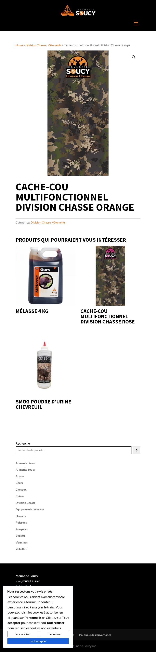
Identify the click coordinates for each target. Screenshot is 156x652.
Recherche (23, 443)
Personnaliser (22, 634)
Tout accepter (38, 641)
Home (19, 45)
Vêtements (54, 45)
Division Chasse (36, 45)
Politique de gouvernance (95, 635)
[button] (133, 57)
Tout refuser (54, 634)
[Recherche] (136, 450)
